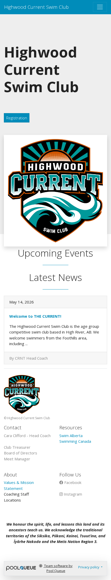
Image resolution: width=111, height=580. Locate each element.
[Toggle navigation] (100, 7)
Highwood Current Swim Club (36, 7)
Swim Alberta (71, 435)
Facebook (72, 482)
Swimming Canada (75, 441)
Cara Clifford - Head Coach (27, 435)
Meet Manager (17, 458)
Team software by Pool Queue (58, 568)
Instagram (72, 494)
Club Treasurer (17, 447)
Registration (16, 117)
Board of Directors (20, 452)
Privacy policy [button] (89, 567)
